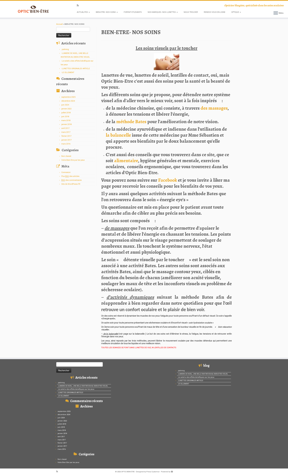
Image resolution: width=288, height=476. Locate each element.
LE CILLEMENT (68, 72)
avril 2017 (65, 128)
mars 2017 (65, 132)
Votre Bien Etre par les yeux (73, 160)
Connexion (65, 172)
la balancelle (119, 135)
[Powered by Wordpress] (172, 471)
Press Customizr (153, 472)
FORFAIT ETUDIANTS (133, 12)
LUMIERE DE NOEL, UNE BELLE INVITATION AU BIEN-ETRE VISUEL (83, 386)
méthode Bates (130, 121)
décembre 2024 (68, 101)
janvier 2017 (66, 140)
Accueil (59, 24)
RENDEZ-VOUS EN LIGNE (214, 12)
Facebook (167, 180)
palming (65, 49)
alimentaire (126, 160)
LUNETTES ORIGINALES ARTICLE (76, 68)
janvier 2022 (66, 109)
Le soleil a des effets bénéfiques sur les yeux (76, 389)
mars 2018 (65, 120)
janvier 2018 (66, 124)
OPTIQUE (235, 12)
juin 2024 (65, 105)
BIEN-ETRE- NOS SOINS (106, 12)
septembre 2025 (68, 97)
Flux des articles (70, 176)
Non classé (66, 156)
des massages (214, 108)
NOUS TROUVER (191, 12)
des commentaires (71, 180)
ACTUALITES (82, 12)
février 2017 (66, 136)
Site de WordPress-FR (70, 184)
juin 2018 (65, 116)
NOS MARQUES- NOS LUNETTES (162, 12)
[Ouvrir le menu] (275, 13)
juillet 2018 (65, 112)
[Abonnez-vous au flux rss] (79, 5)
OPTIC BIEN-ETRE (128, 472)
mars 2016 (65, 144)
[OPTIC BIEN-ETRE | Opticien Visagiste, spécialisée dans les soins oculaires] (33, 9)
